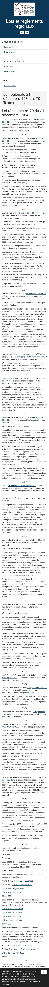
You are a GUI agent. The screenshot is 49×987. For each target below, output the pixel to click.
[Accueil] (24, 9)
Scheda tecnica (10, 85)
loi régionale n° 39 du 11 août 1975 (28, 213)
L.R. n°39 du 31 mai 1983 (12, 920)
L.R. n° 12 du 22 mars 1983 (13, 892)
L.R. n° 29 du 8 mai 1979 (22, 884)
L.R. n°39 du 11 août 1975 (22, 881)
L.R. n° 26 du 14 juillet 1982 (13, 888)
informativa (21, 979)
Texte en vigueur (10, 47)
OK (43, 972)
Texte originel (9, 52)
